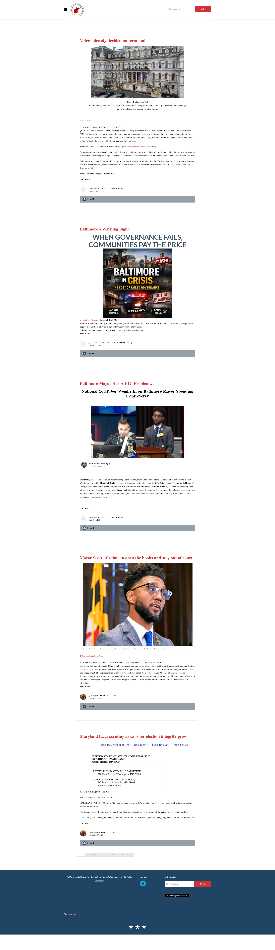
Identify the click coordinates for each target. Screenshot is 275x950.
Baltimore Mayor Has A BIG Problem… (117, 383)
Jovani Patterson (87, 121)
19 (127, 855)
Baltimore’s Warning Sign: (104, 229)
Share (91, 199)
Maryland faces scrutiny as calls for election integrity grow (133, 736)
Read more (85, 179)
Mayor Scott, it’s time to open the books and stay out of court (136, 557)
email (77, 914)
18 (123, 855)
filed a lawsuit (146, 665)
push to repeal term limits (133, 146)
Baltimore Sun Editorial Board (92, 656)
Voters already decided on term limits (114, 40)
